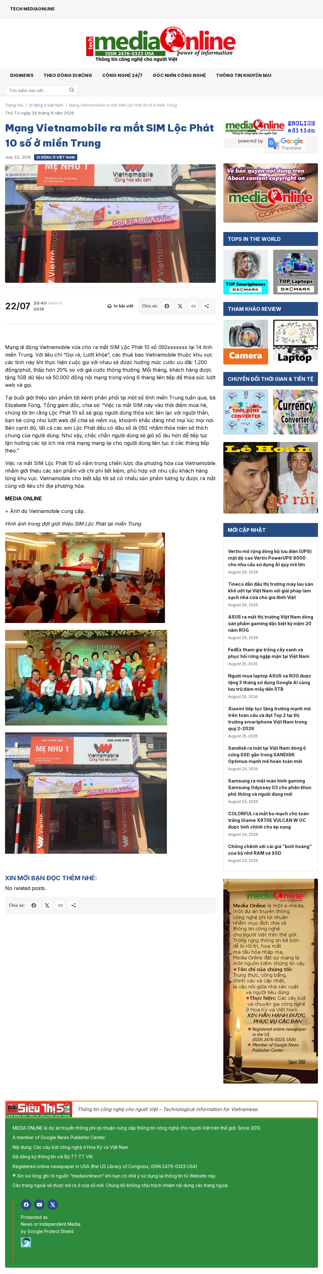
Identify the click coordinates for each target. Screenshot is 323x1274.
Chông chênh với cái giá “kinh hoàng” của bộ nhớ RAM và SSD (270, 850)
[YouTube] (39, 1204)
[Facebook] (26, 1204)
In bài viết (123, 306)
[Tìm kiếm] (72, 90)
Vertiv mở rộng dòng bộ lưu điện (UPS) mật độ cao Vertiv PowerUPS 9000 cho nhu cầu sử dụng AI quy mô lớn (270, 558)
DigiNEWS (21, 75)
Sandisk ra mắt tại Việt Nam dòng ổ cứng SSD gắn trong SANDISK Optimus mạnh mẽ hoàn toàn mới (267, 754)
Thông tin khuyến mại (243, 75)
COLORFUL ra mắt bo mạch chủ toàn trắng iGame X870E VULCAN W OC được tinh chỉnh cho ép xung (268, 820)
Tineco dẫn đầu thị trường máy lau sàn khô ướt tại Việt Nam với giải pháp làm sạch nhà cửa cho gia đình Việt (270, 590)
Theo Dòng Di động (68, 75)
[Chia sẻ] (206, 306)
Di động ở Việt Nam (46, 105)
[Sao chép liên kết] (193, 306)
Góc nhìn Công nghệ (179, 75)
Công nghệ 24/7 (122, 75)
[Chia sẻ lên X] (180, 306)
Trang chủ (14, 105)
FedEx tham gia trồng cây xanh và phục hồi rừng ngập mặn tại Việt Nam (268, 653)
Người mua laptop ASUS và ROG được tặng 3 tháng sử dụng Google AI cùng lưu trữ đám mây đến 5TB (269, 682)
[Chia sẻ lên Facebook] (167, 306)
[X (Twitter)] (52, 1204)
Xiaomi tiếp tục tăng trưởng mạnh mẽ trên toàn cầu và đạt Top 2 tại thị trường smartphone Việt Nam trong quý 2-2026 (269, 718)
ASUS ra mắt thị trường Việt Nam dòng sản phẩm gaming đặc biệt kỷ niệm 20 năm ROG (270, 623)
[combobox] (41, 90)
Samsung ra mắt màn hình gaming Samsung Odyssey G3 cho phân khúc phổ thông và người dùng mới (270, 787)
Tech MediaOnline (32, 9)
